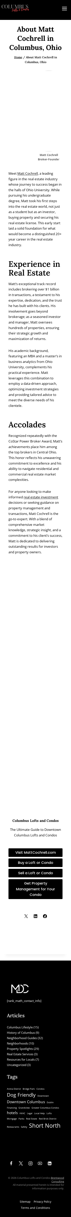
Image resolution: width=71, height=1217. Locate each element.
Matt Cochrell (27, 173)
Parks (21, 1118)
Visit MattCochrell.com (35, 852)
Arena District (14, 1088)
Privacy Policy (42, 1201)
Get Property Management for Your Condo (35, 889)
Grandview (24, 1107)
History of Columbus (21, 1033)
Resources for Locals (21, 1059)
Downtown (43, 1095)
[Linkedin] (50, 1163)
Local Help (39, 1113)
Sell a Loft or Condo (35, 872)
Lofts (49, 1113)
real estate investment (41, 497)
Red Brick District (47, 1118)
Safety (24, 1126)
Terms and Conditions (35, 1208)
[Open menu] (64, 10)
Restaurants (13, 1126)
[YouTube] (40, 1163)
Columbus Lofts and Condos (35, 820)
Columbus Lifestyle (20, 1027)
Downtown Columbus (26, 1101)
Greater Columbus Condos (45, 1107)
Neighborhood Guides (22, 1038)
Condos (40, 1088)
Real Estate (31, 1118)
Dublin (50, 1102)
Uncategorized (16, 1065)
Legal (29, 1113)
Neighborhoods (17, 1043)
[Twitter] (21, 1163)
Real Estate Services (20, 1054)
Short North (45, 1125)
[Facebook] (11, 1163)
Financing (12, 1107)
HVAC (22, 1113)
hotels (12, 1112)
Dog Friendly (21, 1094)
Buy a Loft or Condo (35, 862)
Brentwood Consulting (57, 1179)
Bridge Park (29, 1088)
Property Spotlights (20, 1049)
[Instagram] (30, 1163)
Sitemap (25, 1201)
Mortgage (12, 1118)
